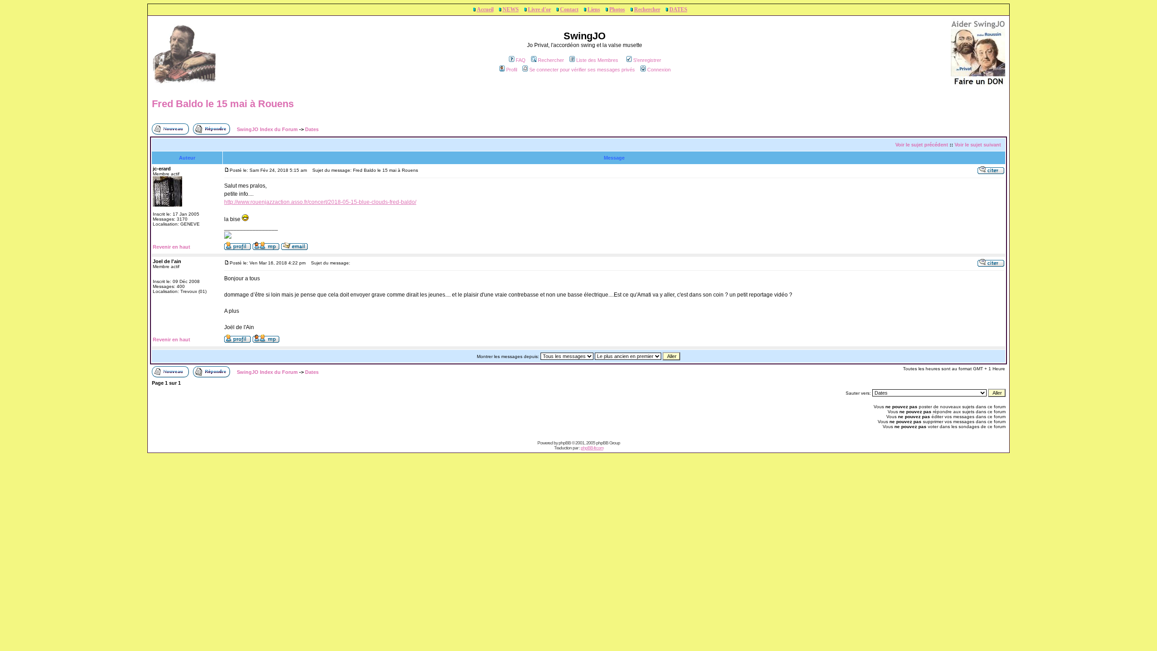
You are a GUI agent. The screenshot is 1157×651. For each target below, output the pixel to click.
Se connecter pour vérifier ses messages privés (582, 69)
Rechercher (647, 9)
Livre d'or (539, 9)
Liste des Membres (597, 60)
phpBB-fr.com (592, 447)
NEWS (511, 9)
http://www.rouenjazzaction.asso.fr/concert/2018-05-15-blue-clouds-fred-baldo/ (320, 202)
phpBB (565, 442)
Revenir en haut (171, 247)
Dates (312, 129)
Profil (511, 69)
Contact (569, 9)
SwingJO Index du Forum (267, 129)
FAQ (521, 60)
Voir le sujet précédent (921, 144)
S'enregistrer (647, 60)
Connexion (659, 69)
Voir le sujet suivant (978, 144)
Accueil (485, 9)
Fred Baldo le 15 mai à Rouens (223, 103)
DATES (678, 9)
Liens (594, 9)
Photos (617, 9)
